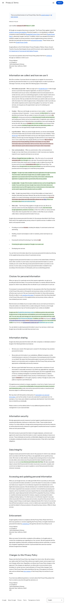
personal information (36, 40)
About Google (12, 600)
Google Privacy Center (22, 42)
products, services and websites (17, 32)
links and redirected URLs (28, 201)
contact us (49, 55)
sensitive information (28, 295)
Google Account (43, 88)
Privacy (20, 600)
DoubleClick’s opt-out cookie (45, 322)
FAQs (45, 199)
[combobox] (55, 600)
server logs (15, 135)
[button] (3, 3)
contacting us (25, 523)
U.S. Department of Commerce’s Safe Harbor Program (23, 51)
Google (4, 600)
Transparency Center (34, 600)
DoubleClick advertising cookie (26, 312)
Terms (24, 600)
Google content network (35, 320)
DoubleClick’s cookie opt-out (31, 322)
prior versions (27, 571)
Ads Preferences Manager (25, 318)
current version (45, 15)
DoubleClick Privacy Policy (33, 34)
